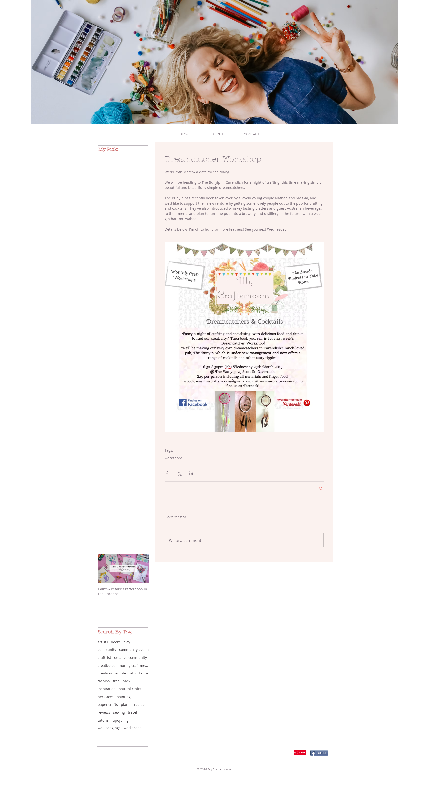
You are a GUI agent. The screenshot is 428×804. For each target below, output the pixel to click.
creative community (130, 657)
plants (126, 704)
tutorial (104, 720)
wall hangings (109, 728)
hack (126, 681)
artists (103, 642)
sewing (119, 712)
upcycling (121, 720)
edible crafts (125, 673)
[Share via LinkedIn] (191, 473)
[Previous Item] (106, 568)
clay (127, 642)
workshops (174, 458)
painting (124, 696)
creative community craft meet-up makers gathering (124, 665)
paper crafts (108, 704)
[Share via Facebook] (167, 473)
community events (134, 649)
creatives (105, 673)
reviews (104, 712)
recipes (140, 704)
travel (132, 712)
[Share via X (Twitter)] (179, 473)
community (107, 649)
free (116, 681)
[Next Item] (141, 568)
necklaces (106, 696)
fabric (144, 673)
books (116, 642)
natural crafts (130, 688)
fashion (104, 681)
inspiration (107, 688)
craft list (104, 657)
